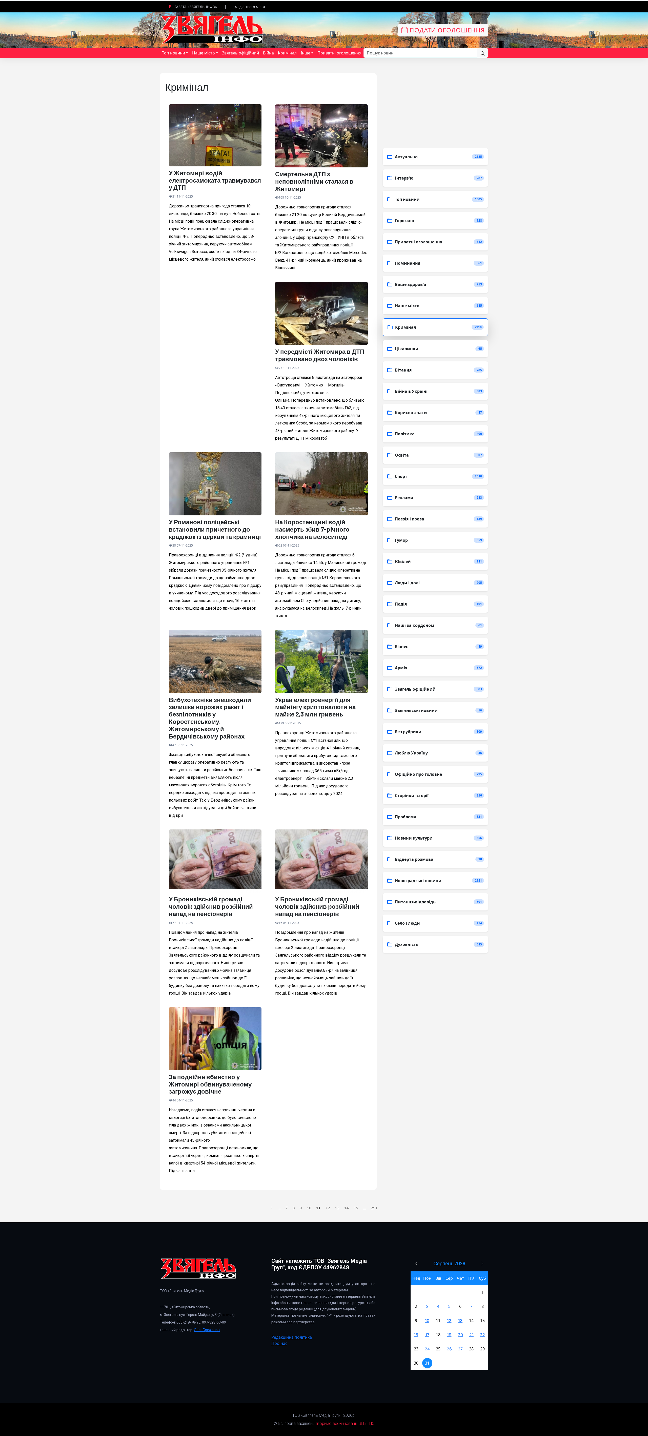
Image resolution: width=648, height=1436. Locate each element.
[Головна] (212, 29)
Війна (268, 53)
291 (374, 1207)
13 (337, 1207)
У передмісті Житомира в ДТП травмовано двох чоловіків (319, 355)
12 (328, 1207)
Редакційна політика (291, 1337)
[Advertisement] (215, 338)
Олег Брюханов (207, 1330)
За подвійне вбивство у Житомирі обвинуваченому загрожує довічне (210, 1084)
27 (460, 1348)
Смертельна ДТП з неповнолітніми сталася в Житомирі (314, 181)
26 (449, 1348)
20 (460, 1334)
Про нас (279, 1343)
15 (356, 1207)
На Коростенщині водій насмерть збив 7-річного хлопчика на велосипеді (312, 529)
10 (309, 1207)
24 (427, 1348)
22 (482, 1334)
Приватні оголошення (339, 53)
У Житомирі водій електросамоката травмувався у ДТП (215, 180)
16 (416, 1334)
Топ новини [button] (173, 53)
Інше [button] (305, 53)
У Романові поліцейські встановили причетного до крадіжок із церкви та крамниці (215, 529)
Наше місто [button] (203, 53)
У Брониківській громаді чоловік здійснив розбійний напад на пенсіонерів (211, 906)
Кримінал (287, 53)
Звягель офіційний (240, 53)
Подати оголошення (446, 30)
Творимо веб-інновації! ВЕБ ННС (344, 1423)
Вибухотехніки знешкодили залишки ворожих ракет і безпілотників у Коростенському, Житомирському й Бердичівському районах (210, 718)
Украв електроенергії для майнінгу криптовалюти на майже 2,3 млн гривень (315, 707)
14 (346, 1207)
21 (471, 1334)
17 (427, 1334)
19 (449, 1334)
